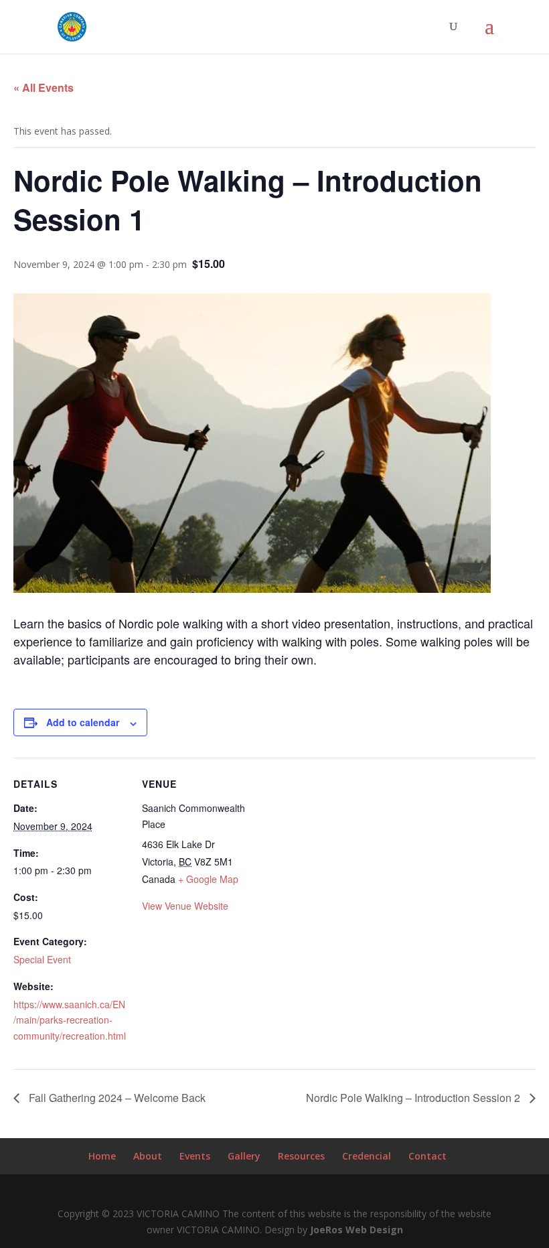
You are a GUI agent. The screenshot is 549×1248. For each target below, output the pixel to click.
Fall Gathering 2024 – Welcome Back (116, 1097)
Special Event (42, 959)
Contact (427, 1156)
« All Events (43, 87)
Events (194, 1156)
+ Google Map (208, 879)
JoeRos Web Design (356, 1229)
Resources (301, 1156)
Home (102, 1156)
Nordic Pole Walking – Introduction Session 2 (414, 1097)
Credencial (366, 1156)
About (147, 1156)
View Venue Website (185, 905)
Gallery (244, 1156)
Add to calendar (82, 722)
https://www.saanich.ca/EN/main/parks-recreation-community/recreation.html (69, 1020)
